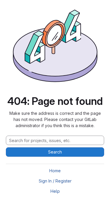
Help (55, 191)
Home (55, 170)
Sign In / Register (55, 180)
